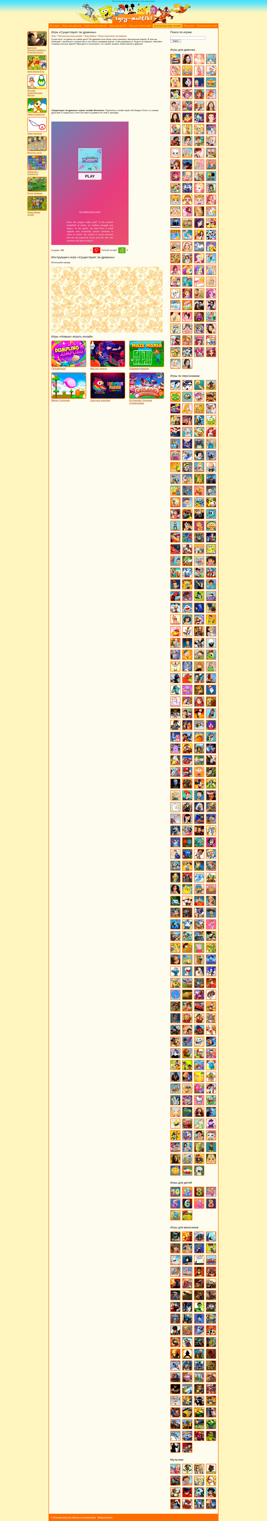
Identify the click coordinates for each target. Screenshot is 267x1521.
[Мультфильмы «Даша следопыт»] (187, 1484)
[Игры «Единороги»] (211, 133)
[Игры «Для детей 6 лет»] (187, 1207)
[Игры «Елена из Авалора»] (175, 144)
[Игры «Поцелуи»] (187, 273)
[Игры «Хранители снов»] (211, 1115)
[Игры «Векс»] (199, 1263)
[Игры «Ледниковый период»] (199, 728)
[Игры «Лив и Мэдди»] (211, 168)
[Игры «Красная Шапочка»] (199, 705)
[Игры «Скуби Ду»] (199, 963)
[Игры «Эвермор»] (175, 1162)
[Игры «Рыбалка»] (187, 1392)
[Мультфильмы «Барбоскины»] (187, 1472)
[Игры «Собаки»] (175, 297)
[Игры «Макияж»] (199, 191)
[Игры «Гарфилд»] (199, 529)
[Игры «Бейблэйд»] (199, 1252)
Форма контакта (104, 1517)
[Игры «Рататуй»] (187, 916)
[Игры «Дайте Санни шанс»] (211, 109)
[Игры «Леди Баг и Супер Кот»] (187, 168)
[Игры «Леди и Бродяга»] (187, 728)
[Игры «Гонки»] (187, 1287)
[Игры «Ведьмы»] (175, 97)
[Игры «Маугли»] (211, 775)
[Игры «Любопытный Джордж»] (187, 752)
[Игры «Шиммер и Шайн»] (175, 1150)
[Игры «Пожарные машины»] (187, 1380)
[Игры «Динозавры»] (187, 1298)
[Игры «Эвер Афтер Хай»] (211, 355)
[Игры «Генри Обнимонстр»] (211, 529)
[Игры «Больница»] (211, 74)
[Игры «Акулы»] (211, 1240)
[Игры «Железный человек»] (175, 1310)
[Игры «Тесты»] (187, 320)
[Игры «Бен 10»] (211, 1252)
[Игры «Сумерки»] (199, 308)
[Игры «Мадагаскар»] (199, 752)
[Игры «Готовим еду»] (199, 109)
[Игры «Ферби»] (211, 1068)
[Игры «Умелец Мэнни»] (199, 1057)
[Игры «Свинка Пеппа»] (199, 951)
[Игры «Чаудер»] (211, 1127)
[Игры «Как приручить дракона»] (199, 646)
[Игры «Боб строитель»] (199, 470)
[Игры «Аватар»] (187, 1240)
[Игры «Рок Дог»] (175, 939)
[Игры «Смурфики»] (175, 974)
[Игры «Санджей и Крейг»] (187, 951)
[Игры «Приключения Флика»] (175, 904)
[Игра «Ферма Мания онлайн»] (37, 210)
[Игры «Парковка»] (211, 1357)
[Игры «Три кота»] (211, 1033)
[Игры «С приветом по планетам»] (211, 939)
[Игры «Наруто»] (175, 1357)
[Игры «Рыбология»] (187, 939)
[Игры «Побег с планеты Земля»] (211, 869)
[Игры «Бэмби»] (199, 482)
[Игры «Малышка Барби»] (175, 203)
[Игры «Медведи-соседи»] (187, 787)
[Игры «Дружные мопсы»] (211, 611)
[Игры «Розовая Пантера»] (211, 928)
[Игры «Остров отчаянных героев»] (211, 846)
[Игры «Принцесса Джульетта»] (199, 273)
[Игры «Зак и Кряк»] (211, 623)
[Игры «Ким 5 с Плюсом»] (199, 670)
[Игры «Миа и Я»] (187, 215)
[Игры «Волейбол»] (175, 1275)
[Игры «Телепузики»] (211, 1010)
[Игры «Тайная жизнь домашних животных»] (211, 998)
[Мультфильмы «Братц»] (199, 1472)
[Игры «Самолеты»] (175, 1404)
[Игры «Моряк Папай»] (175, 822)
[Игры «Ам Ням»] (211, 423)
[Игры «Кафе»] (199, 144)
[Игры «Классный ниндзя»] (175, 681)
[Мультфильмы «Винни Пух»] (211, 1472)
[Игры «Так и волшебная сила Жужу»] (175, 1010)
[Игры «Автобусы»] (199, 1240)
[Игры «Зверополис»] (187, 634)
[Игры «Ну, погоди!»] (187, 834)
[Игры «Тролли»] (187, 1045)
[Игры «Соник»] (211, 974)
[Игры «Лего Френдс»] (175, 168)
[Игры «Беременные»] (199, 74)
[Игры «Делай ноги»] (187, 576)
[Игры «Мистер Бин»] (199, 799)
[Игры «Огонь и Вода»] (187, 846)
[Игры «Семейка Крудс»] (175, 963)
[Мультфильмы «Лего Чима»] (175, 1496)
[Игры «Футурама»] (175, 1103)
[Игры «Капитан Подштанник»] (175, 658)
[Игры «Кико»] (187, 670)
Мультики (189, 26)
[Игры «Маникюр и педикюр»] (175, 215)
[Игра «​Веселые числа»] (37, 150)
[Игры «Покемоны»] (187, 892)
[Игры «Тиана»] (175, 1021)
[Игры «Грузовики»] (199, 1287)
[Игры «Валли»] (211, 482)
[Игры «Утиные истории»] (175, 1068)
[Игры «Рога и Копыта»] (199, 928)
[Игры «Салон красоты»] (199, 285)
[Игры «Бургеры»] (211, 86)
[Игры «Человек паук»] (199, 1439)
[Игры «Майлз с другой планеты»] (211, 752)
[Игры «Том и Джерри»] (211, 1021)
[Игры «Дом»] (211, 599)
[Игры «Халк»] (211, 1427)
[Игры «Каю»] (187, 658)
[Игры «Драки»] (199, 1298)
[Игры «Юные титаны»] (187, 1451)
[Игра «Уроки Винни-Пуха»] (37, 69)
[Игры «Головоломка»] (211, 541)
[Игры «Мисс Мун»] (187, 799)
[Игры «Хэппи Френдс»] (175, 1127)
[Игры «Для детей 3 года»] (199, 1195)
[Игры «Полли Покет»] (199, 261)
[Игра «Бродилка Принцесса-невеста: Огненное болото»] (37, 45)
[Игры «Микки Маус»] (199, 787)
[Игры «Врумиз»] (211, 506)
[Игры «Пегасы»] (199, 250)
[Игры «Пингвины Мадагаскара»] (175, 869)
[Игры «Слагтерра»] (187, 1404)
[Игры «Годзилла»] (175, 1287)
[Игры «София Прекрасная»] (187, 297)
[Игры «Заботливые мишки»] (199, 623)
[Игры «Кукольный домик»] (187, 156)
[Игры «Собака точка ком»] (199, 974)
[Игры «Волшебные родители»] (211, 494)
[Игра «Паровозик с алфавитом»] (37, 169)
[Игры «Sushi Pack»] (175, 412)
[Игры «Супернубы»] (199, 986)
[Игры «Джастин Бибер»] (211, 121)
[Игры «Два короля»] (175, 576)
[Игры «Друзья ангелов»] (199, 133)
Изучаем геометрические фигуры (34, 92)
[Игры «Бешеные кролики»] (175, 1263)
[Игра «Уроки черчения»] (37, 131)
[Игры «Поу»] (211, 892)
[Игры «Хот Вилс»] (187, 1439)
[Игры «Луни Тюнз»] (211, 740)
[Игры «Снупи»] (187, 974)
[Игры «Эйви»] (175, 367)
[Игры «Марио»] (187, 775)
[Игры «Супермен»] (175, 1416)
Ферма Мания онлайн (33, 213)
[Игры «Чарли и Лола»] (199, 1127)
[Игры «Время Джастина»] (187, 506)
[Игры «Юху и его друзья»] (199, 1174)
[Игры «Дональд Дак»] (175, 611)
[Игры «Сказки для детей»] (187, 1219)
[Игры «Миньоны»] (175, 799)
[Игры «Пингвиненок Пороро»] (211, 857)
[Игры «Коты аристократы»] (175, 705)
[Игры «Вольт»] (175, 506)
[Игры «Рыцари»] (199, 1392)
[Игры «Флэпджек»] (187, 1092)
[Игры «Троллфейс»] (199, 1045)
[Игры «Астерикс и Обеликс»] (175, 447)
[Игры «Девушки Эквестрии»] (199, 121)
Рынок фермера (34, 193)
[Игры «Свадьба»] (211, 285)
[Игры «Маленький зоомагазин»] (211, 191)
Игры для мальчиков (140, 26)
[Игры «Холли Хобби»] (175, 1115)
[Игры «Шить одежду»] (211, 344)
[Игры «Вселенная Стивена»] (175, 517)
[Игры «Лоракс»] (199, 740)
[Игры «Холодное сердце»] (175, 344)
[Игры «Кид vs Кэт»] (199, 658)
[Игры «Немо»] (199, 822)
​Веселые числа (34, 152)
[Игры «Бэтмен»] (187, 1263)
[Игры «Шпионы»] (175, 1451)
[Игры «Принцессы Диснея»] (211, 273)
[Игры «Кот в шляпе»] (211, 693)
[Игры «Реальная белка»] (199, 916)
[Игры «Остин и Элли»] (199, 238)
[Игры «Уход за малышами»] (187, 332)
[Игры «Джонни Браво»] (199, 588)
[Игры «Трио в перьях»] (175, 1045)
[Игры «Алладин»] (187, 423)
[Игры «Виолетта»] (175, 109)
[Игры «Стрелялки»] (211, 1404)
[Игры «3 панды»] (187, 388)
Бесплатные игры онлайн (167, 26)
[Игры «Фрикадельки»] (211, 1092)
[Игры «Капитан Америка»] (187, 1322)
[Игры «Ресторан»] (175, 285)
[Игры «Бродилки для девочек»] (199, 86)
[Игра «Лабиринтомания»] (147, 365)
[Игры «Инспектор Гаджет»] (175, 646)
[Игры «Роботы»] (199, 1380)
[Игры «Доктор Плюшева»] (187, 599)
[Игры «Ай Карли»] (187, 62)
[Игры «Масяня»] (199, 775)
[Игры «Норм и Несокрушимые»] (175, 834)
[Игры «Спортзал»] (199, 297)
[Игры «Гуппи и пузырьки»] (175, 564)
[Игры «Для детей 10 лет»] (175, 1195)
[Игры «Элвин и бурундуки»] (199, 1162)
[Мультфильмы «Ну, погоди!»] (175, 1507)
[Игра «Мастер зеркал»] (108, 365)
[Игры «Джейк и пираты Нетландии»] (199, 576)
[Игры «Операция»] (187, 238)
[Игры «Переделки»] (211, 250)
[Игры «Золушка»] (211, 634)
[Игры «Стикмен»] (199, 1404)
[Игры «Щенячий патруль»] (211, 1150)
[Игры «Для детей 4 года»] (211, 1195)
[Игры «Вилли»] (211, 1263)
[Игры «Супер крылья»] (187, 986)
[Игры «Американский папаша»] (175, 435)
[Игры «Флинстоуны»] (175, 1092)
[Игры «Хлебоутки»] (211, 1103)
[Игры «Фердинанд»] (175, 1080)
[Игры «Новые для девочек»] (211, 226)
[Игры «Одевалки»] (175, 238)
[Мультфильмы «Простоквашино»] (187, 1507)
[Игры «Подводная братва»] (175, 881)
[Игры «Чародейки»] (187, 344)
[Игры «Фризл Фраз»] (199, 1092)
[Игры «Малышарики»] (175, 775)
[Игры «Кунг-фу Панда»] (199, 717)
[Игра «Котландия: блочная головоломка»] (147, 397)
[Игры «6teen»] (199, 388)
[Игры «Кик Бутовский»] (175, 670)
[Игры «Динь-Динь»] (187, 133)
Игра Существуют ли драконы (112, 36)
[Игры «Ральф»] (199, 904)
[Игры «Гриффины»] (199, 552)
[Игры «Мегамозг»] (175, 787)
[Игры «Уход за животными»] (175, 332)
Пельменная (58, 368)
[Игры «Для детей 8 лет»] (211, 1207)
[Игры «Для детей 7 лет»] (199, 1207)
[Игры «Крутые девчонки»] (175, 717)
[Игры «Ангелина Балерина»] (187, 435)
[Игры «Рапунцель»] (211, 904)
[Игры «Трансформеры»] (187, 1427)
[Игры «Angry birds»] (211, 388)
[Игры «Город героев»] (175, 552)
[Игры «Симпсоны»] (187, 963)
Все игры (54, 26)
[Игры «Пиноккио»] (187, 869)
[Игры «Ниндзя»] (187, 1357)
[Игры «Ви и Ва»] (199, 97)
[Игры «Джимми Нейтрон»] (175, 588)
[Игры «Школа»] (175, 355)
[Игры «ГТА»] (211, 1287)
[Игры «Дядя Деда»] (175, 623)
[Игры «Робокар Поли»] (187, 928)
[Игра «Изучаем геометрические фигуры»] (37, 88)
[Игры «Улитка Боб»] (187, 1057)
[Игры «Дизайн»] (175, 133)
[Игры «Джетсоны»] (211, 576)
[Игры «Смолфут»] (211, 963)
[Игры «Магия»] (187, 191)
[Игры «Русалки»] (187, 285)
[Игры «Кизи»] (211, 658)
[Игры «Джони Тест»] (187, 588)
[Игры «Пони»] (211, 261)
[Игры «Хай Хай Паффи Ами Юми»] (187, 1103)
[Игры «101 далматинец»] (175, 388)
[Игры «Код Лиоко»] (199, 1322)
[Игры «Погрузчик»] (211, 1369)
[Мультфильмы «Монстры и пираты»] (211, 1496)
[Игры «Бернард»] (211, 459)
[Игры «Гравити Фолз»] (187, 552)
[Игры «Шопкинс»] (199, 355)
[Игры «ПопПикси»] (175, 273)
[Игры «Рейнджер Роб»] (211, 916)
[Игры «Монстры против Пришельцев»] (199, 810)
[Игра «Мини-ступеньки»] (69, 397)
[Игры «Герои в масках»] (187, 541)
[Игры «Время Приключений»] (199, 506)
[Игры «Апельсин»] (199, 435)
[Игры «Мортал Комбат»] (175, 1345)
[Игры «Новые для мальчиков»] (199, 1357)
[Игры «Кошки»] (175, 156)
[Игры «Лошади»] (199, 179)
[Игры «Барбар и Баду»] (211, 447)
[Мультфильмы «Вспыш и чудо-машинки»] (175, 1484)
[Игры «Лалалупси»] (211, 156)
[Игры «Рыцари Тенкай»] (211, 1392)
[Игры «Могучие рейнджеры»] (211, 1334)
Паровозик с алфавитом (33, 173)
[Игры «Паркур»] (175, 1369)
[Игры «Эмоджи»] (175, 1174)
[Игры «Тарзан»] (187, 1010)
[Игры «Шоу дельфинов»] (187, 1150)
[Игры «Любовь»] (211, 179)
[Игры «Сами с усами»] (175, 951)
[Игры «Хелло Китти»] (199, 1103)
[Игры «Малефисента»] (211, 763)
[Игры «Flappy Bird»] (187, 400)
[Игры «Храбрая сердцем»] (199, 1115)
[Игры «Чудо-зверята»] (187, 1139)
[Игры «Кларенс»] (211, 670)
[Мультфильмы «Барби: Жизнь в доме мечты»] (175, 1472)
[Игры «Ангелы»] (199, 62)
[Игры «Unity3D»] (175, 1240)
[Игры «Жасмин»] (187, 623)
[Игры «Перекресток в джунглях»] (187, 857)
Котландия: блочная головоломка (140, 401)
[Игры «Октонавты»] (199, 846)
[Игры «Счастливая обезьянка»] (187, 998)
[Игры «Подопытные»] (187, 881)
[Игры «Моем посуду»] (211, 215)
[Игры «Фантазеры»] (199, 1068)
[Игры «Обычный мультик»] (211, 834)
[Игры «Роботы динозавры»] (211, 1380)
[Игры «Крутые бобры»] (211, 705)
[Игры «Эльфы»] (211, 1162)
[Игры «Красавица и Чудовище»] (187, 705)
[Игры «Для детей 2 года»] (187, 1195)
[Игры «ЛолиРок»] (187, 179)
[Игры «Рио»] (175, 928)
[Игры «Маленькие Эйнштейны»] (187, 763)
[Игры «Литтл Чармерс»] (175, 179)
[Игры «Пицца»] (175, 261)
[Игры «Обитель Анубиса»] (199, 834)
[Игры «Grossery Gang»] (199, 400)
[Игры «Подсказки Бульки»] (199, 881)
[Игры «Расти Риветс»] (175, 916)
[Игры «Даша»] (211, 564)
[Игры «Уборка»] (211, 320)
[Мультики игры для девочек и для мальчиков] (133, 22)
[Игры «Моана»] (211, 799)
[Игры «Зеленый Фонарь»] (199, 1310)
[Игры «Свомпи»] (211, 951)
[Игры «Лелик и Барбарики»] (211, 728)
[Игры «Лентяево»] (175, 740)
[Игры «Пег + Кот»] (175, 857)
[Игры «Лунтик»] (175, 752)
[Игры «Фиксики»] (187, 1080)
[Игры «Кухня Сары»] (199, 156)
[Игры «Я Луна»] (187, 367)
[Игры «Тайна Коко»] (199, 998)
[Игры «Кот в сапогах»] (199, 693)
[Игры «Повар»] (187, 261)
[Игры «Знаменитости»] (187, 144)
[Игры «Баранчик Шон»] (199, 447)
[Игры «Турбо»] (211, 1045)
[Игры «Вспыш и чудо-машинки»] (187, 517)
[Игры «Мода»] (199, 215)
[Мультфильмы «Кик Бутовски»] (211, 1484)
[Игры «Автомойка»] (175, 62)
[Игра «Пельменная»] (69, 365)
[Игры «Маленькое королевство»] (199, 763)
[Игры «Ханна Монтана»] (211, 332)
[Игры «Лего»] (211, 1322)
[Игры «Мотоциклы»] (187, 1345)
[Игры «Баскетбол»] (187, 1252)
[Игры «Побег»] (199, 1369)
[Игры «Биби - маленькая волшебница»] (175, 470)
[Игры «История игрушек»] (187, 646)
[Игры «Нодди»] (211, 822)
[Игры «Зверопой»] (175, 634)
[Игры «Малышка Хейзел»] (199, 203)
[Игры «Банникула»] (187, 447)
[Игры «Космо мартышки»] (187, 693)
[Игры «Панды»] (211, 238)
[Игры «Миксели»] (211, 787)
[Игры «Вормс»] (187, 1275)
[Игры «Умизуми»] (211, 1057)
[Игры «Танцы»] (211, 308)
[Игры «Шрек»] (199, 1150)
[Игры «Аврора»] (187, 412)
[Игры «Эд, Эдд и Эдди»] (187, 1162)
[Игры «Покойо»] (199, 892)
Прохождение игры (207, 26)
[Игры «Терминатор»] (211, 1416)
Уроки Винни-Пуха (35, 71)
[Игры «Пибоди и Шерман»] (199, 857)
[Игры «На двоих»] (187, 226)
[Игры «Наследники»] (199, 226)
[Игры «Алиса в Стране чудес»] (175, 423)
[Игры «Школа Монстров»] (187, 355)
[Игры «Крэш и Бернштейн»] (187, 717)
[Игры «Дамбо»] (199, 564)
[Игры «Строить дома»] (187, 308)
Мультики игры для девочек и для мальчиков (74, 1517)
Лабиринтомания (139, 368)
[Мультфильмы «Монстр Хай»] (199, 1496)
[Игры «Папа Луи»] (175, 250)
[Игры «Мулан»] (187, 822)
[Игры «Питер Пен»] (199, 869)
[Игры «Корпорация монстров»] (175, 693)
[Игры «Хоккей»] (175, 1439)
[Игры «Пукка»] (187, 904)
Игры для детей (117, 26)
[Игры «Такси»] (187, 1416)
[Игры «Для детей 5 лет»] (175, 1207)
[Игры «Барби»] (175, 74)
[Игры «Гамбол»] (211, 517)
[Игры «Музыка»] (175, 226)
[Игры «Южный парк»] (187, 1174)
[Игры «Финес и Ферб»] (199, 1080)
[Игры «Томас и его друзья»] (175, 1033)
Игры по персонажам (95, 26)
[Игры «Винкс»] (211, 97)
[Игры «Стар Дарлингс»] (211, 297)
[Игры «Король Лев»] (211, 681)
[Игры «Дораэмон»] (187, 611)
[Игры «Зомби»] (211, 1310)
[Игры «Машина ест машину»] (187, 1334)
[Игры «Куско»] (211, 717)
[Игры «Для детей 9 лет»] (175, 1219)
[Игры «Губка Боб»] (211, 552)
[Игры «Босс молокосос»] (211, 470)
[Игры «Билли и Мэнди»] (187, 470)
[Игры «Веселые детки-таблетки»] (187, 97)
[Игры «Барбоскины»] (175, 459)
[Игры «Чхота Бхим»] (199, 1139)
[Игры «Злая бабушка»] (199, 634)
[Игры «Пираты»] (187, 1369)
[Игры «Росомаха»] (175, 1392)
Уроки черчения (34, 133)
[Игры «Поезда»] (175, 1380)
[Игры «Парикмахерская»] (187, 250)
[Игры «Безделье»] (187, 74)
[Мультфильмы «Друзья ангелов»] (199, 1484)
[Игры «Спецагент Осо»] (175, 986)
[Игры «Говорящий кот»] (199, 541)
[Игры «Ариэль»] (211, 435)
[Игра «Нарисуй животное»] (37, 112)
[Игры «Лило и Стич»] (187, 740)
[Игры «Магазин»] (175, 191)
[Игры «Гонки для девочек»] (187, 109)
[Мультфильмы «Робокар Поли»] (199, 1507)
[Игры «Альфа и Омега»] (199, 423)
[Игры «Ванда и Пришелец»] (175, 494)
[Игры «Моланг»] (175, 810)
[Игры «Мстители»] (199, 1345)
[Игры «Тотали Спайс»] (187, 1033)
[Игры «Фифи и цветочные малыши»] (211, 1080)
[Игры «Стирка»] (175, 308)
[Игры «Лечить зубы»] (199, 168)
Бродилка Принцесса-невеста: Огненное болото (36, 50)
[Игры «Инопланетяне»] (175, 1322)
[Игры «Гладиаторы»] (211, 1275)
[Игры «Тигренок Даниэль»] (187, 1021)
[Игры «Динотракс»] (175, 599)
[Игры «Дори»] (199, 611)
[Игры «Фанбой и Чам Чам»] (187, 1068)
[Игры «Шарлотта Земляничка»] (199, 344)
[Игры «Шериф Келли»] (211, 1139)
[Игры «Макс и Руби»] (175, 763)
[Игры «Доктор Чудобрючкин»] (199, 599)
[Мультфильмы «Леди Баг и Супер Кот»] (187, 1496)
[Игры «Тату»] (175, 320)
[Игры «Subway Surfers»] (211, 400)
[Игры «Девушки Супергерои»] (187, 121)
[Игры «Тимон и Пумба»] (199, 1021)
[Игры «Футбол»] (199, 1427)
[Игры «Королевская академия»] (211, 144)
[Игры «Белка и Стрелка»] (187, 459)
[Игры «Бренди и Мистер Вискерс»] (187, 482)
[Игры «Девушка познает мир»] (175, 121)
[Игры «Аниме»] (211, 62)
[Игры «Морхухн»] (211, 810)
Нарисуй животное (36, 114)
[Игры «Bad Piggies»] (175, 400)
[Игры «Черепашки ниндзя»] (211, 1439)
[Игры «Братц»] (175, 86)
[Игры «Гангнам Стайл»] (175, 529)
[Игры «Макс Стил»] (175, 1334)
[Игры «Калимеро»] (211, 646)
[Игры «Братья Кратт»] (175, 482)
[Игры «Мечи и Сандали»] (199, 1334)
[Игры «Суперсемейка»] (211, 986)
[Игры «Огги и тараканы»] (175, 846)
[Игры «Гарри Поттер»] (187, 529)
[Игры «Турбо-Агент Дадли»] (175, 1057)
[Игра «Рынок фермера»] (37, 191)
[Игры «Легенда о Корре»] (175, 728)
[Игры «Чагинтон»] (187, 1127)
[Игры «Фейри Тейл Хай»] (199, 332)
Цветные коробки (100, 400)
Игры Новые (90, 36)
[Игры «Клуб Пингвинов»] (199, 681)
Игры (53, 36)
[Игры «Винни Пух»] (199, 494)
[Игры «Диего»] (211, 588)
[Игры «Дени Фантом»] (175, 1298)
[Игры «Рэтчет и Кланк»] (199, 939)
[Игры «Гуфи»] (187, 564)
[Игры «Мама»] (211, 203)
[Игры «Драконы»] (211, 1298)
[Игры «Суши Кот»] (175, 998)
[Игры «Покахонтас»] (175, 892)
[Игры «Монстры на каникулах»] (187, 810)
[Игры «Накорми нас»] (211, 1345)
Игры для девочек (72, 26)
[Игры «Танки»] (199, 1416)
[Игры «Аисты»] (211, 412)
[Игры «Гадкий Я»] (199, 517)
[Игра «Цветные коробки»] (108, 397)
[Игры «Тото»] (199, 320)
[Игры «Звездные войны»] (187, 1310)
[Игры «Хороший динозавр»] (187, 1115)
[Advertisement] (96, 77)
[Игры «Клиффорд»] (187, 681)
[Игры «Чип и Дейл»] (175, 1139)
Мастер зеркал (98, 368)
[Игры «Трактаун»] (199, 1033)
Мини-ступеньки (60, 400)
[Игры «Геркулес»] (175, 541)
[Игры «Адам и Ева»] (199, 412)
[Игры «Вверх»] (187, 494)
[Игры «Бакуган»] (175, 1252)
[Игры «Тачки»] (199, 1010)
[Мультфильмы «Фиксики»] (211, 1507)
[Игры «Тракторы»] (175, 1427)
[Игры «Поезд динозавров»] (211, 881)
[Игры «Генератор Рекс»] (199, 1275)
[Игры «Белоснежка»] (199, 459)
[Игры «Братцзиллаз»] (187, 86)
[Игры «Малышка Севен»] (187, 203)
